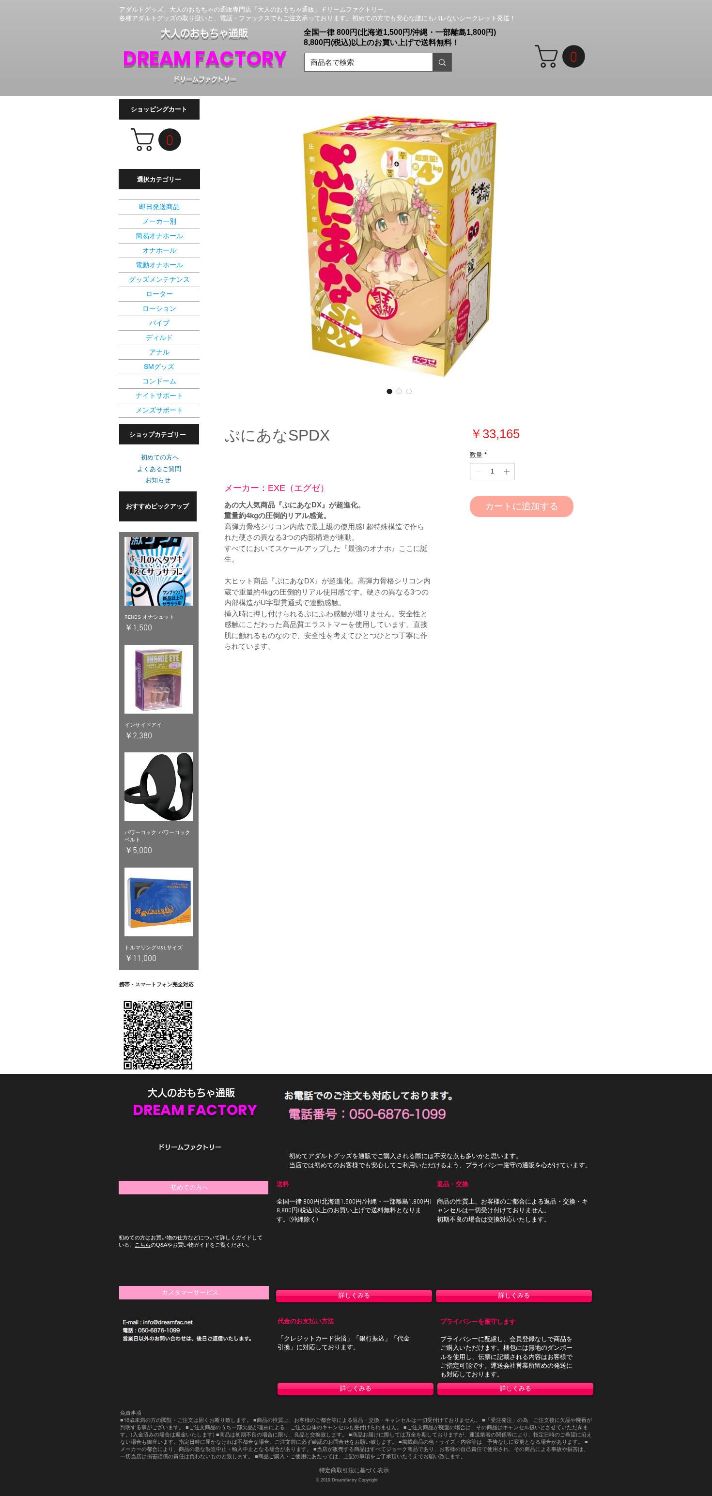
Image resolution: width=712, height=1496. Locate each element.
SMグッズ (159, 366)
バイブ (159, 323)
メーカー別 (159, 221)
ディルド (159, 337)
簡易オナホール (159, 236)
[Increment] (507, 471)
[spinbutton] (492, 471)
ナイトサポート (159, 395)
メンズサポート (159, 410)
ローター (159, 294)
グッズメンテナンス (159, 279)
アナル (159, 352)
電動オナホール (159, 265)
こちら (143, 1245)
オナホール (159, 250)
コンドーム (159, 381)
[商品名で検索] (442, 62)
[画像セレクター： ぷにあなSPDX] (389, 391)
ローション (159, 308)
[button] (562, 56)
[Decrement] (477, 471)
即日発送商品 (159, 207)
